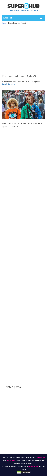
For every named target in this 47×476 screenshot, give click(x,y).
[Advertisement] (23, 50)
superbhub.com (33, 466)
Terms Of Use (40, 457)
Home (4, 23)
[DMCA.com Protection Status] (23, 472)
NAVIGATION (8, 18)
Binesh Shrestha (8, 84)
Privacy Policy (10, 460)
